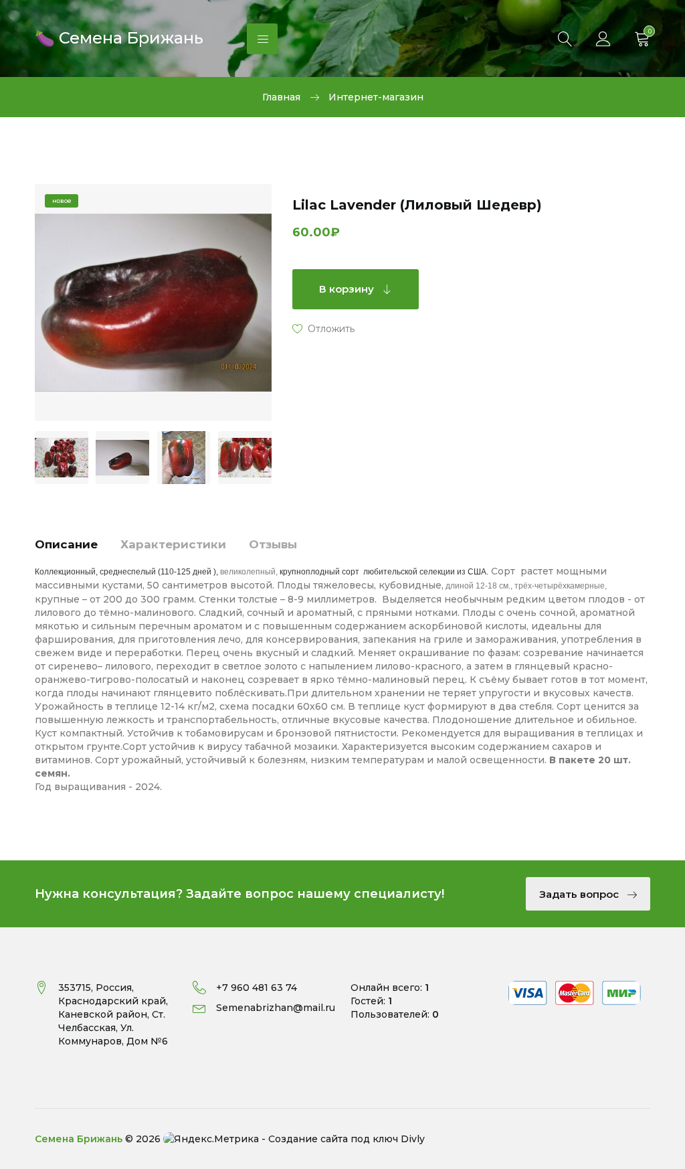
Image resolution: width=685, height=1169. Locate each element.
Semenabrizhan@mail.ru (275, 1008)
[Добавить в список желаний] (323, 328)
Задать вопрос (580, 894)
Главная (281, 97)
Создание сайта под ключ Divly (346, 1139)
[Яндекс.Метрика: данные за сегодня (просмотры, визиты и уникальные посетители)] (211, 1139)
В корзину (348, 289)
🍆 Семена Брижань (119, 36)
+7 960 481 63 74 (256, 988)
